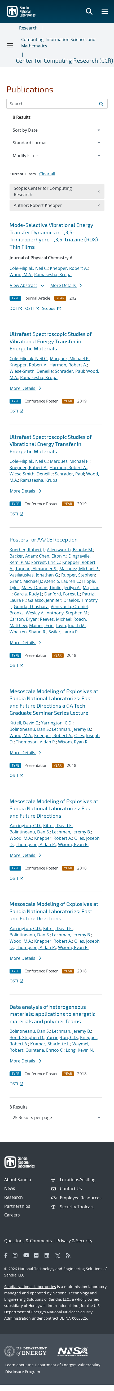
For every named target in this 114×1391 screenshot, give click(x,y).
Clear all (47, 174)
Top (98, 1385)
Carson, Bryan (24, 619)
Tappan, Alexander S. (36, 569)
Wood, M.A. (21, 274)
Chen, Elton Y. (52, 556)
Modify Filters (33, 155)
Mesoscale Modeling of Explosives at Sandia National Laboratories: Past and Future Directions (54, 808)
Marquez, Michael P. (70, 358)
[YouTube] (27, 1255)
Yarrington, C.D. (57, 723)
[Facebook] (6, 1255)
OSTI (29, 308)
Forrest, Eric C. (45, 562)
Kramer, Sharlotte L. (50, 1044)
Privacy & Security (74, 1241)
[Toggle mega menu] (105, 11)
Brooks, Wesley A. (27, 613)
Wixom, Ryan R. (73, 742)
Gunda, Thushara (31, 606)
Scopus (48, 308)
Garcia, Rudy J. (28, 594)
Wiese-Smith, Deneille (31, 371)
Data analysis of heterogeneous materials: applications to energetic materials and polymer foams (52, 1013)
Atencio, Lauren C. (62, 581)
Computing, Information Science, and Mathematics (58, 43)
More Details (63, 285)
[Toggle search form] (89, 11)
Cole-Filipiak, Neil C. (29, 268)
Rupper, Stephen (78, 575)
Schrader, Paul (69, 371)
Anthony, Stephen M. (67, 613)
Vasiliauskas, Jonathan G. (34, 575)
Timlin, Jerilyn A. (65, 587)
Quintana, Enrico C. (44, 1050)
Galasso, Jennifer (44, 600)
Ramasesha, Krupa (53, 274)
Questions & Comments (28, 1241)
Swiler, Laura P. (64, 632)
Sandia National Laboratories (30, 1286)
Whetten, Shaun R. (28, 632)
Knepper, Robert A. (69, 268)
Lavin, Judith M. (71, 625)
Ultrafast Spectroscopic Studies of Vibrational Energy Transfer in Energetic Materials (51, 341)
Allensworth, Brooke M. (70, 550)
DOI (13, 308)
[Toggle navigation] (10, 45)
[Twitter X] (59, 1255)
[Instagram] (17, 1255)
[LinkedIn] (48, 1255)
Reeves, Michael (55, 619)
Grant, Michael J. (26, 581)
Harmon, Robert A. (68, 365)
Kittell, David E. (24, 723)
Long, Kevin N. (80, 1050)
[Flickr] (38, 1255)
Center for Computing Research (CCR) (64, 60)
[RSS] (70, 1255)
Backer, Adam (23, 556)
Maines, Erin (41, 625)
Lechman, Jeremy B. (71, 729)
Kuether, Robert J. (27, 550)
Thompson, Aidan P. (36, 742)
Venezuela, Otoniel (69, 606)
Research (28, 28)
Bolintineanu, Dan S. (30, 729)
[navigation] (57, 1117)
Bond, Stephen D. (27, 1037)
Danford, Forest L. (62, 594)
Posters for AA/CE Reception (44, 539)
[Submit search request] (101, 104)
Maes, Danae (34, 587)
